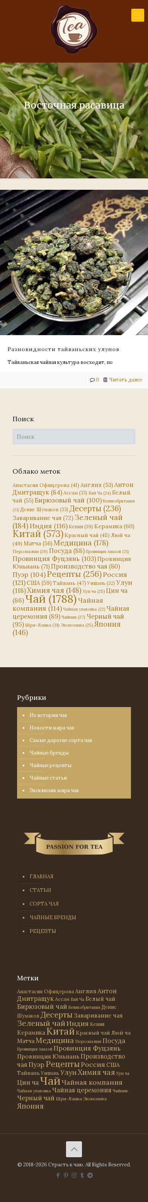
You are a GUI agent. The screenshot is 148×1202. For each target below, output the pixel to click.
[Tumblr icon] (82, 1175)
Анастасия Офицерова (46, 485)
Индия (49, 525)
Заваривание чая (43, 517)
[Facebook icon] (58, 1175)
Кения (81, 526)
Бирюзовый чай (68, 500)
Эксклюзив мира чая (54, 790)
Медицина (81, 542)
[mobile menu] (137, 15)
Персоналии (30, 551)
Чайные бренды (49, 753)
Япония (30, 1106)
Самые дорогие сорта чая (61, 740)
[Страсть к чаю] (74, 29)
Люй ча (121, 1032)
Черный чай (36, 1098)
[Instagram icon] (74, 1175)
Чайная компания (58, 604)
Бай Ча (99, 493)
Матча (38, 543)
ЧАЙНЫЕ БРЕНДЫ (53, 917)
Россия (93, 1064)
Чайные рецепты (50, 765)
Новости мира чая (52, 728)
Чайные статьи (48, 778)
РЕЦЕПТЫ (43, 931)
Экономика (77, 625)
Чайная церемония (82, 1090)
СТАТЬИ (40, 890)
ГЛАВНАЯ (42, 876)
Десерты (95, 508)
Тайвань (69, 583)
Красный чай (87, 535)
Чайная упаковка (84, 609)
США (39, 582)
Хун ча (94, 591)
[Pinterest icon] (66, 1175)
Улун (68, 1072)
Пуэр (29, 574)
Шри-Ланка (42, 625)
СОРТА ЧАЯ (44, 904)
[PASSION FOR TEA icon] (90, 1175)
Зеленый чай (41, 1023)
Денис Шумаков (44, 509)
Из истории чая (48, 715)
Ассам (75, 493)
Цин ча (28, 1082)
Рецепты (74, 574)
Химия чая (54, 590)
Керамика (114, 526)
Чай (51, 598)
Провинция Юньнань (48, 1056)
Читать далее (125, 380)
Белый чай (100, 998)
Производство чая (85, 566)
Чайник (73, 617)
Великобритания (84, 1007)
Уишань (101, 583)
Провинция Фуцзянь (54, 559)
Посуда (67, 551)
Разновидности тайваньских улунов (64, 349)
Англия (96, 484)
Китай (38, 534)
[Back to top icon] (74, 1149)
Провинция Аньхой (107, 551)
